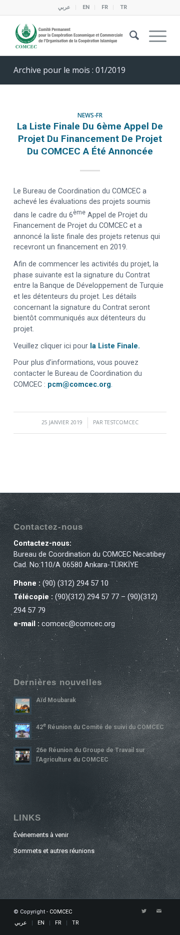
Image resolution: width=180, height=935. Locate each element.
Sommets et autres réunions (54, 851)
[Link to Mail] (159, 911)
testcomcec (121, 422)
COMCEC (61, 912)
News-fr (90, 115)
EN (86, 7)
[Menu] (152, 35)
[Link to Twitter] (144, 911)
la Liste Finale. (115, 346)
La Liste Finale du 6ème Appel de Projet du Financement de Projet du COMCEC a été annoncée (90, 138)
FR (105, 7)
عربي (64, 7)
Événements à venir (41, 835)
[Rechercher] (129, 35)
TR (123, 7)
